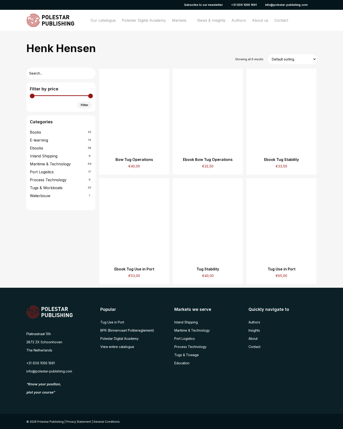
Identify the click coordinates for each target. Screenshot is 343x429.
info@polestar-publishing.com (49, 371)
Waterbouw (40, 195)
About (253, 338)
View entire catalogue (117, 347)
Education (181, 363)
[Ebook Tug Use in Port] (134, 219)
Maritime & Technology (50, 164)
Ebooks (36, 148)
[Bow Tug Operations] (134, 109)
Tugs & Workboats (46, 187)
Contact (254, 347)
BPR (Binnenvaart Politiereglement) (127, 330)
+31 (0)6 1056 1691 (40, 363)
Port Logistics (42, 172)
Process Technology (48, 179)
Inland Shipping (43, 156)
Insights (254, 330)
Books (35, 132)
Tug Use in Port (112, 322)
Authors (254, 322)
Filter (84, 105)
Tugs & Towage (186, 355)
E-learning (39, 140)
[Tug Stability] (208, 219)
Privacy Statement (78, 421)
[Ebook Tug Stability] (281, 109)
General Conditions (106, 421)
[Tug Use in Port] (281, 219)
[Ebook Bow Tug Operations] (208, 109)
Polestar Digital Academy (119, 338)
